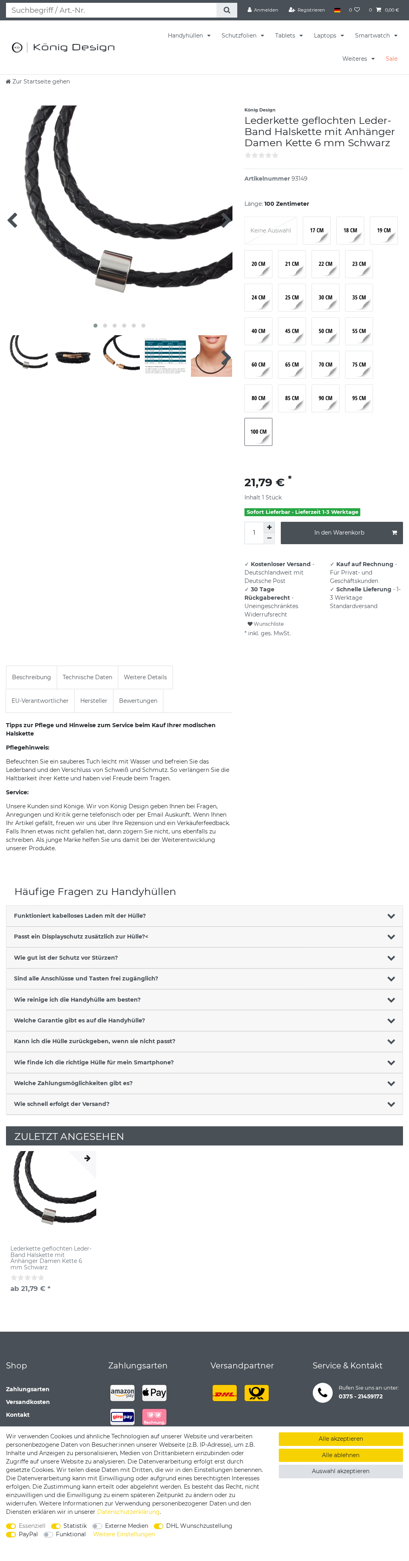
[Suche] (226, 10)
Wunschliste (268, 624)
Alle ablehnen (340, 1455)
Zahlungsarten (28, 1389)
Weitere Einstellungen (124, 1534)
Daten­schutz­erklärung (128, 1511)
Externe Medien (126, 1525)
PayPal (28, 1534)
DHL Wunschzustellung (199, 1525)
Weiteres (355, 58)
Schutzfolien (240, 35)
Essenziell (32, 1525)
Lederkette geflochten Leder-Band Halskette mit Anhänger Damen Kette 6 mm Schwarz (50, 1258)
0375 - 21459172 (361, 1396)
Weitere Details (145, 677)
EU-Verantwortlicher (40, 700)
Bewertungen (138, 700)
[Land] (337, 10)
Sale (391, 58)
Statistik (75, 1525)
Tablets (286, 35)
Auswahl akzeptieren (340, 1471)
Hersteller (93, 700)
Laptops (326, 35)
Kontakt (18, 1414)
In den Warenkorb (339, 532)
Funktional (71, 1534)
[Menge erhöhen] (269, 527)
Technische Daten (87, 677)
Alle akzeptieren (341, 1438)
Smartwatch (373, 35)
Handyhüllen (186, 35)
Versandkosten (28, 1402)
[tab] (31, 677)
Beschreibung (31, 677)
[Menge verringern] (269, 538)
